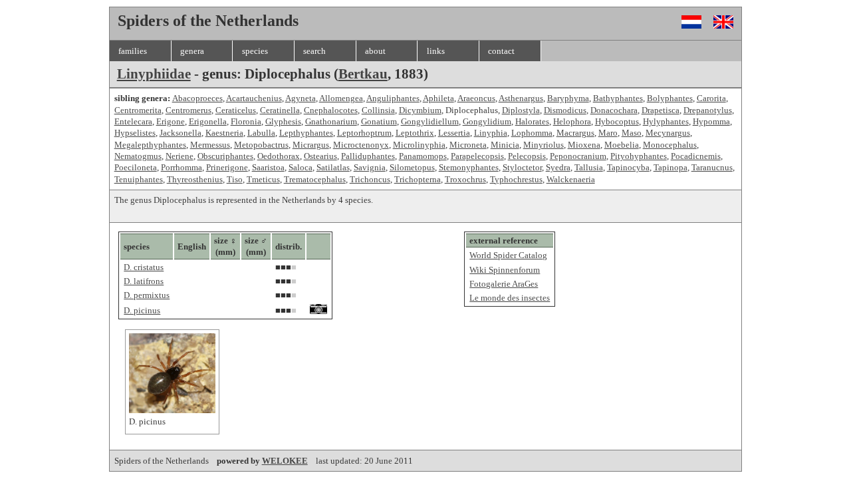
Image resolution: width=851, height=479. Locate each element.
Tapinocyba (628, 167)
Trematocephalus (315, 179)
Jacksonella (180, 133)
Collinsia (378, 110)
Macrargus (575, 133)
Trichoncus (370, 179)
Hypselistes (135, 133)
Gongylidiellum (430, 121)
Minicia (505, 145)
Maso (632, 133)
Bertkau (363, 74)
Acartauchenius (254, 98)
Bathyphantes (618, 98)
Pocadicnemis (696, 156)
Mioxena (584, 145)
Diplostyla (521, 110)
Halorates (532, 121)
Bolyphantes (670, 98)
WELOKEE (285, 461)
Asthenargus (521, 98)
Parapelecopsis (477, 156)
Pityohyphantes (638, 156)
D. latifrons (144, 281)
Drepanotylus (707, 110)
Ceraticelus (235, 110)
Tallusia (588, 167)
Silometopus (412, 167)
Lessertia (454, 133)
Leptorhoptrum (364, 133)
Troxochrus (465, 179)
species (255, 51)
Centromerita (138, 110)
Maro (608, 133)
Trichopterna (417, 179)
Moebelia (621, 145)
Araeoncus (476, 98)
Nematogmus (138, 156)
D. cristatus (144, 267)
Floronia (246, 121)
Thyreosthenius (195, 179)
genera (192, 51)
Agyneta (300, 98)
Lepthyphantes (306, 133)
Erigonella (208, 121)
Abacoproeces (197, 98)
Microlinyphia (419, 145)
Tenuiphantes (138, 179)
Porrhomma (181, 167)
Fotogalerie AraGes (503, 284)
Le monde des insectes (509, 298)
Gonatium (379, 121)
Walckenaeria (571, 179)
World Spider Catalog (508, 255)
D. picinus (142, 310)
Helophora (572, 121)
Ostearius (320, 156)
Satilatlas (333, 167)
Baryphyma (568, 98)
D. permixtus (147, 295)
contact (501, 51)
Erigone (170, 121)
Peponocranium (578, 156)
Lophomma (531, 133)
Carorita (711, 98)
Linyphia (490, 133)
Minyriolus (543, 145)
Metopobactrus (261, 145)
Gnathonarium (331, 121)
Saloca (300, 167)
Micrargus (311, 145)
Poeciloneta (135, 167)
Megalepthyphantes (150, 145)
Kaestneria (224, 133)
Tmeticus (263, 179)
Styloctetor (522, 167)
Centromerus (188, 110)
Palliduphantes (368, 156)
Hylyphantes (666, 121)
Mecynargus (668, 133)
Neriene (179, 156)
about (375, 51)
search (314, 51)
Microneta (468, 145)
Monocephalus (670, 145)
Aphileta (438, 98)
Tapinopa (670, 167)
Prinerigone (227, 167)
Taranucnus (712, 167)
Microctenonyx (361, 145)
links (436, 51)
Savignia (370, 167)
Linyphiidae (154, 74)
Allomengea (341, 98)
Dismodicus (565, 110)
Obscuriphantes (225, 156)
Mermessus (210, 145)
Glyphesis (283, 121)
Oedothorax (278, 156)
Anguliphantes (393, 98)
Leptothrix (415, 133)
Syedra (558, 167)
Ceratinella (280, 110)
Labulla (261, 133)
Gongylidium (487, 121)
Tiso (235, 179)
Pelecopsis (527, 156)
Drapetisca (660, 110)
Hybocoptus (617, 121)
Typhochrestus (516, 179)
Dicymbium (420, 110)
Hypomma (711, 121)
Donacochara (614, 110)
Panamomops (423, 156)
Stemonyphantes (469, 167)
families (132, 51)
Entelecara (133, 121)
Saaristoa (268, 167)
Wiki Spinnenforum (504, 270)
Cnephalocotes (331, 110)
